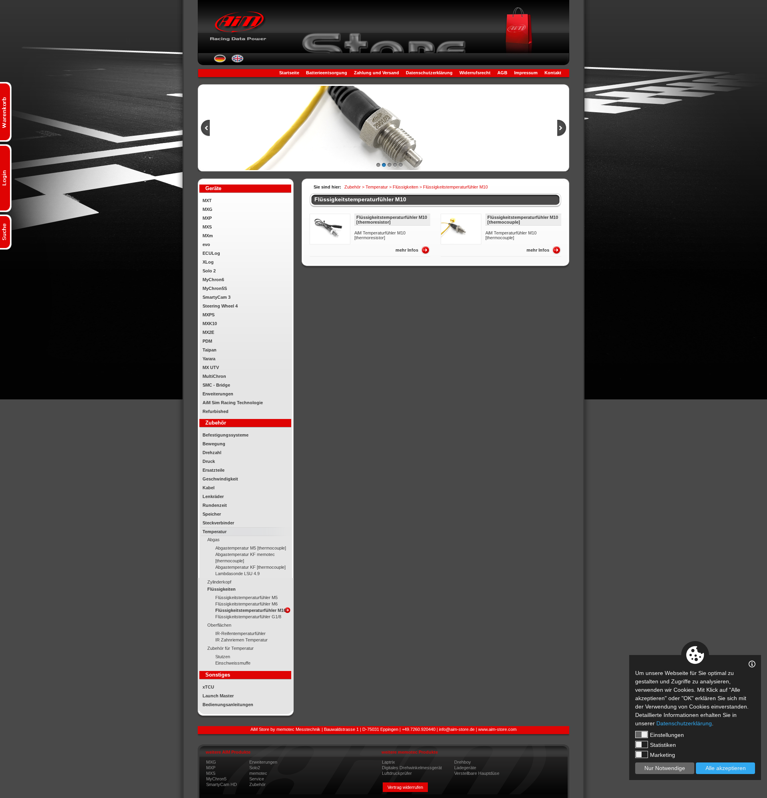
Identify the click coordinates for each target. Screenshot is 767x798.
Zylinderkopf (219, 582)
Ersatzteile (214, 470)
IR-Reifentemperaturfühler (240, 633)
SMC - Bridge (216, 385)
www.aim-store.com (497, 729)
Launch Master (218, 695)
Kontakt (552, 72)
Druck (209, 461)
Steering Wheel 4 (220, 306)
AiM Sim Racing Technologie (233, 402)
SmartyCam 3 (216, 297)
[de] (220, 61)
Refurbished (216, 411)
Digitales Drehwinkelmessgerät (412, 767)
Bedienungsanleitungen (228, 704)
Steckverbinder (218, 522)
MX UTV (211, 367)
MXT (207, 200)
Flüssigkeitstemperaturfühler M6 (246, 603)
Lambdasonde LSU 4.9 (237, 573)
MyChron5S (215, 288)
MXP (207, 218)
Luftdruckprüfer (397, 773)
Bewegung (214, 443)
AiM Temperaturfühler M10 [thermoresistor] (379, 235)
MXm (208, 235)
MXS (207, 226)
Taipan (210, 349)
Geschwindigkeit (220, 478)
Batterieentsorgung (326, 72)
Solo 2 (209, 270)
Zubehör (257, 784)
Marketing (662, 755)
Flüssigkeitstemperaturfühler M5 (246, 597)
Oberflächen (219, 625)
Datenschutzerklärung (429, 72)
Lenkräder (213, 496)
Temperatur (215, 531)
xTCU (208, 687)
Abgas (213, 539)
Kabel (209, 487)
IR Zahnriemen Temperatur (241, 639)
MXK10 (210, 323)
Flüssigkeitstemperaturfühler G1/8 (248, 616)
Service (256, 778)
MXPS (209, 314)
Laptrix (388, 762)
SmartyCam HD (221, 784)
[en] (237, 61)
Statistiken (663, 745)
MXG (208, 209)
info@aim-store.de (457, 729)
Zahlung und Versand (376, 72)
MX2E (208, 332)
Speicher (212, 514)
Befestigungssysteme (225, 435)
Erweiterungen (218, 393)
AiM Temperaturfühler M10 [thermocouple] (511, 235)
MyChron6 (213, 279)
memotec (258, 773)
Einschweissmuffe (232, 663)
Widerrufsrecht (475, 72)
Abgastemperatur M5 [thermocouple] (250, 548)
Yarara (209, 358)
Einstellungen (667, 735)
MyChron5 (216, 778)
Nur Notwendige (664, 768)
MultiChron (214, 376)
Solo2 (254, 767)
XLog (208, 262)
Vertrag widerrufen (405, 787)
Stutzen (222, 656)
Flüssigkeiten (221, 589)
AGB (502, 72)
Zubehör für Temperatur (230, 648)
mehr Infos (406, 250)
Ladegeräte (465, 767)
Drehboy (462, 762)
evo (206, 244)
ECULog (211, 253)
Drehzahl (212, 452)
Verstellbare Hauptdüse (476, 773)
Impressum (526, 72)
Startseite (289, 72)
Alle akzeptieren (725, 768)
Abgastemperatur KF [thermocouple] (250, 567)
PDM (207, 341)
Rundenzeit (215, 505)
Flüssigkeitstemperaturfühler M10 (250, 610)
